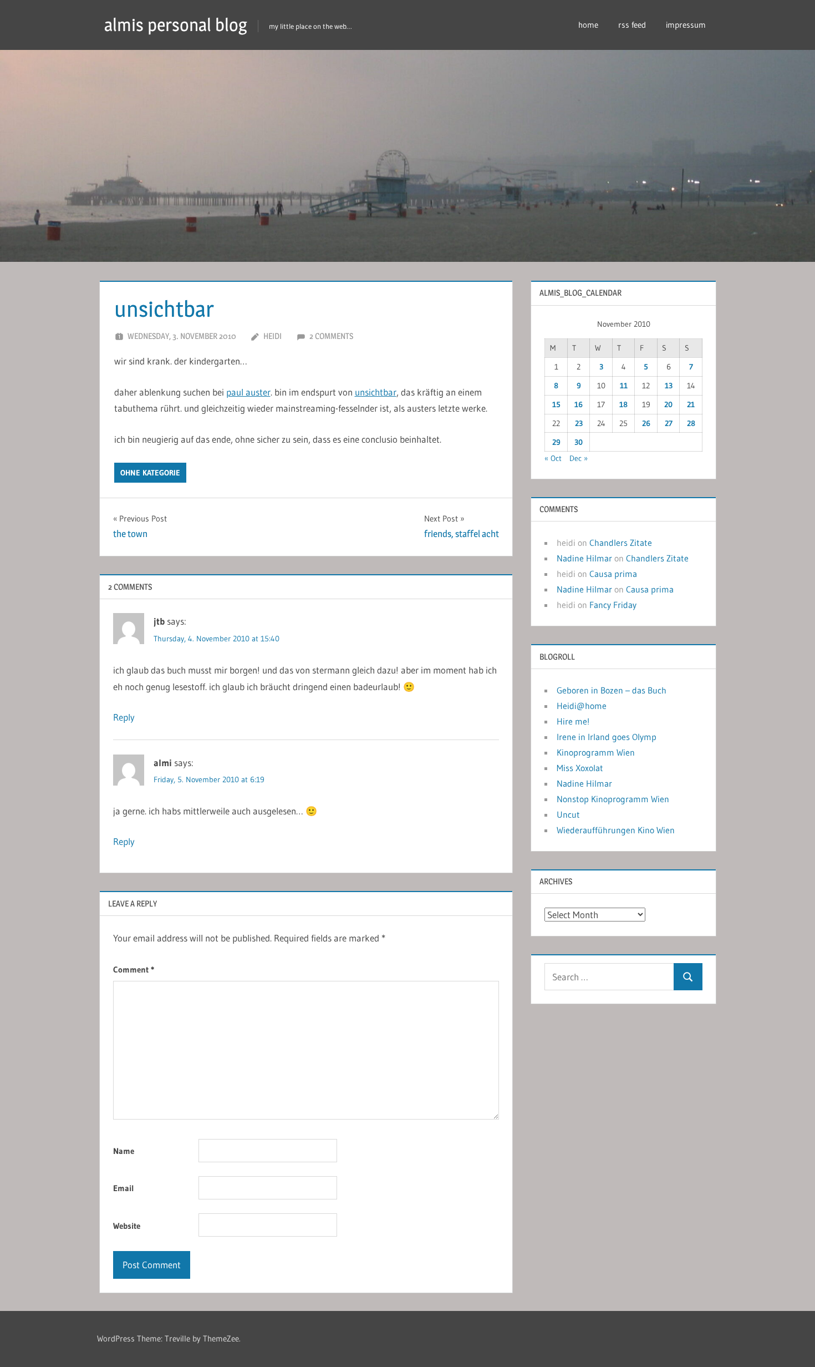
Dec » (578, 458)
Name (123, 1151)
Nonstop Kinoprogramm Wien (613, 798)
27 (669, 423)
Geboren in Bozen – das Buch (611, 690)
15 (556, 404)
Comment (133, 969)
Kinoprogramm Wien (596, 752)
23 (579, 423)
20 (668, 404)
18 (623, 404)
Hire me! (573, 721)
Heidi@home (582, 705)
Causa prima (613, 573)
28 (691, 423)
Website (126, 1226)
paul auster (248, 392)
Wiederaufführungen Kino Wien (616, 830)
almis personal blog (175, 25)
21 (691, 404)
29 (556, 442)
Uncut (568, 814)
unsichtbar (375, 392)
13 (669, 386)
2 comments (331, 336)
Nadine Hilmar (584, 558)
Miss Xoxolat (580, 767)
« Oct (553, 458)
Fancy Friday (612, 604)
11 (624, 386)
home (588, 24)
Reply (124, 717)
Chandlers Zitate (620, 542)
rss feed (632, 24)
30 (578, 442)
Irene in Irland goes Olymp (606, 736)
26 (646, 423)
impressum (686, 24)
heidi (272, 336)
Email (123, 1188)
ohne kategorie (150, 473)
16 (578, 404)
